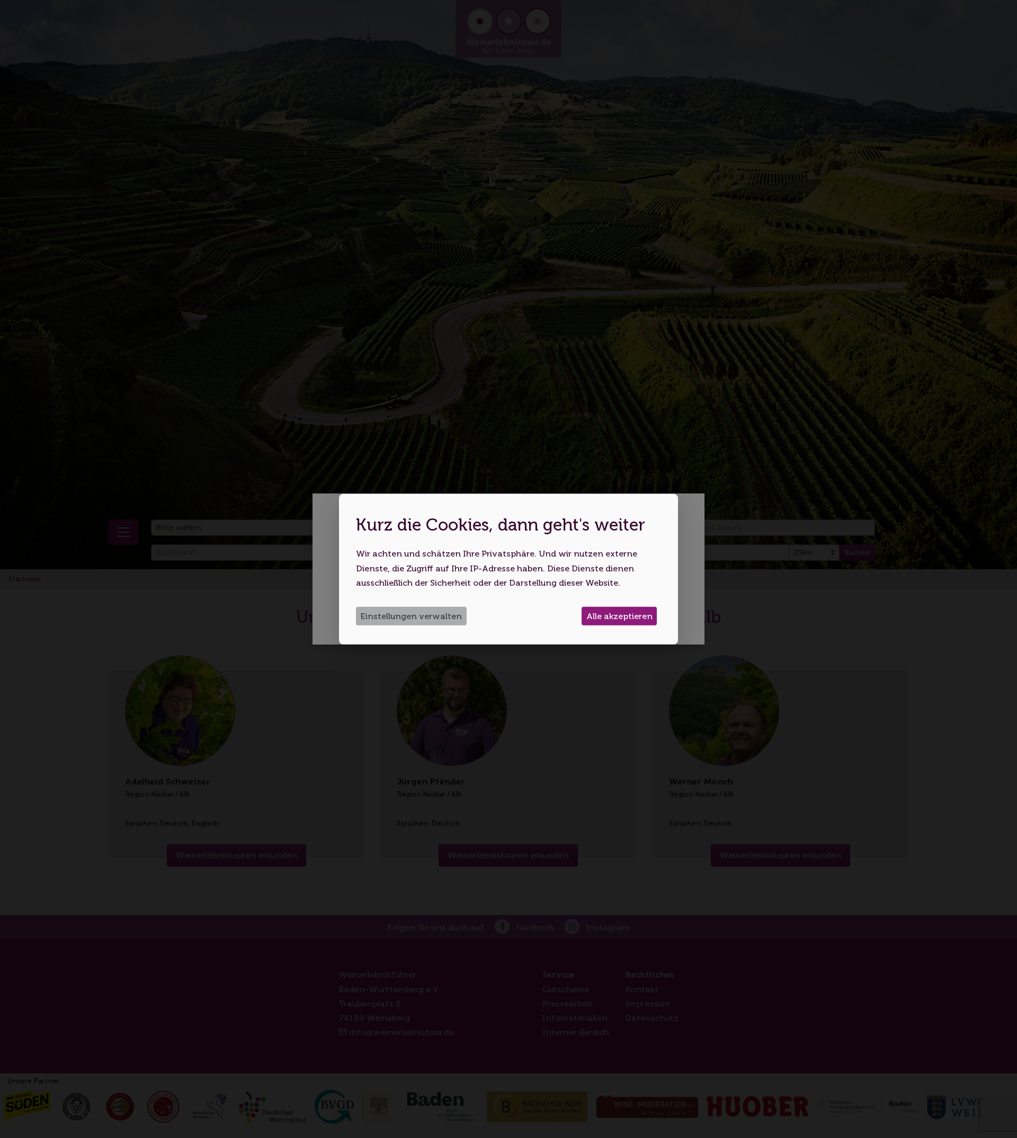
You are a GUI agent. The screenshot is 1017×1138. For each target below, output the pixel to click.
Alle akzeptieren (619, 616)
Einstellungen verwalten (411, 616)
